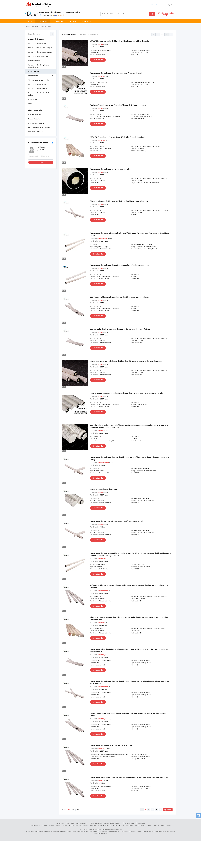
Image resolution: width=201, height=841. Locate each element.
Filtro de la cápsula (34, 61)
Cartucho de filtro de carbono (37, 89)
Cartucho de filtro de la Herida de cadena (38, 94)
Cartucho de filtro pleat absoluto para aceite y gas (111, 745)
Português (93, 825)
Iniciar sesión (154, 5)
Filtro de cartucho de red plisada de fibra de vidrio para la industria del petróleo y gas (126, 361)
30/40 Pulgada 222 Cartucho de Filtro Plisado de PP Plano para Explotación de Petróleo (127, 393)
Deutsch (85, 825)
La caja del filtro (33, 76)
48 (78, 810)
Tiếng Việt (156, 825)
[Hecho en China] (38, 4)
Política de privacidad (96, 823)
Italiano (100, 825)
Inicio (30, 21)
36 (73, 810)
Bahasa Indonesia (166, 825)
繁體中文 (58, 825)
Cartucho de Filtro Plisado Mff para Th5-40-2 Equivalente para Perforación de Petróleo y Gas (129, 777)
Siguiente (167, 810)
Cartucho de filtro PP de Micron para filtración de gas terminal (116, 521)
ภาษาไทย (142, 825)
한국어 (116, 825)
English (45, 825)
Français (71, 825)
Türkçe (149, 825)
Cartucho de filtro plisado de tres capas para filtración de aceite (117, 73)
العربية (122, 825)
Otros (30, 104)
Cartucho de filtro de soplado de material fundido (38, 66)
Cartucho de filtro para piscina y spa (40, 52)
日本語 (65, 825)
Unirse (163, 5)
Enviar (41, 162)
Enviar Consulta (98, 60)
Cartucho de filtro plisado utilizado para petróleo (110, 169)
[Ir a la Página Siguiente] (171, 34)
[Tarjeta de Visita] (52, 142)
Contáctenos (86, 21)
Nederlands (129, 825)
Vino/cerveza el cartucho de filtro (39, 80)
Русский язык (108, 825)
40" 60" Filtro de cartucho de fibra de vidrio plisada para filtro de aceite (119, 41)
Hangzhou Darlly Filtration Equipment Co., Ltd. (58, 12)
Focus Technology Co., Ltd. (96, 829)
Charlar (42, 149)
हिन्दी (136, 825)
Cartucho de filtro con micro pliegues (40, 48)
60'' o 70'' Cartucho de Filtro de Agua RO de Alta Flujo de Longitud (117, 137)
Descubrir (73, 21)
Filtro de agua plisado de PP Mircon (105, 489)
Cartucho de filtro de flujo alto (37, 43)
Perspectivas (141, 823)
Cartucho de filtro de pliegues (37, 84)
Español (78, 825)
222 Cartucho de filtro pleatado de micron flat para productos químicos (120, 329)
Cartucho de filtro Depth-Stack (38, 56)
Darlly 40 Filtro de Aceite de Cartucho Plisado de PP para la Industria (119, 105)
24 (69, 810)
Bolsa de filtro (32, 99)
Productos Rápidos (129, 823)
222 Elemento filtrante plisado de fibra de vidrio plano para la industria (119, 297)
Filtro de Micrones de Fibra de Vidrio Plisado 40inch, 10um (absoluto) (119, 201)
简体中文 (51, 825)
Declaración (70, 823)
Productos (43, 21)
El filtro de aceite (33, 71)
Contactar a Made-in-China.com (113, 823)
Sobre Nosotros (58, 21)
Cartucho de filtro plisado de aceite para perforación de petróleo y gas (119, 265)
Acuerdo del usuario (82, 823)
